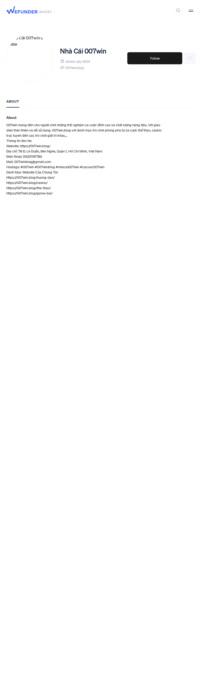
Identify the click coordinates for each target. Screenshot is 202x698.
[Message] (190, 58)
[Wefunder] (22, 11)
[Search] (178, 10)
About (12, 101)
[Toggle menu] (191, 10)
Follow (155, 58)
